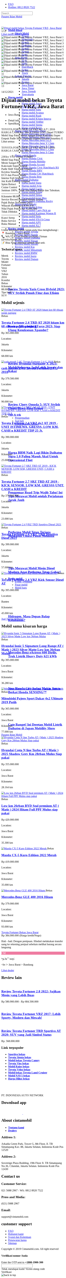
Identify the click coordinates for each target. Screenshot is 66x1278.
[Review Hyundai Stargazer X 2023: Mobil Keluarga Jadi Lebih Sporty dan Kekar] (23, 357)
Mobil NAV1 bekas (19, 1075)
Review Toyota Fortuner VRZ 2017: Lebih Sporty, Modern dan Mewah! (31, 1015)
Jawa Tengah (29, 91)
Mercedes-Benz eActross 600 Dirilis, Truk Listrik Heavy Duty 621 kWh (32, 654)
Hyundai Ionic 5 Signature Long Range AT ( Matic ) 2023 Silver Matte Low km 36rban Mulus (32, 649)
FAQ (11, 4)
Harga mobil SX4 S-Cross (36, 219)
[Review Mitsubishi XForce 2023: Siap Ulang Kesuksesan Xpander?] (23, 319)
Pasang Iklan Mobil (11, 16)
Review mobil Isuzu (25, 256)
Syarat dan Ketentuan (19, 1237)
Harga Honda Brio (32, 176)
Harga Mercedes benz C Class (38, 149)
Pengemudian (22, 417)
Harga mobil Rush (31, 115)
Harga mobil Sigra (31, 182)
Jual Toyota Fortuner (12, 618)
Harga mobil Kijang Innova (36, 118)
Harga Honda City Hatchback (38, 173)
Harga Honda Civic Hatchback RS (40, 167)
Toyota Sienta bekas (19, 1057)
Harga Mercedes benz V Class (38, 143)
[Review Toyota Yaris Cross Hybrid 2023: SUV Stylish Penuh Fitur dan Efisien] (23, 282)
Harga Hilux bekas (19, 1078)
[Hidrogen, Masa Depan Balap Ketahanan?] (22, 609)
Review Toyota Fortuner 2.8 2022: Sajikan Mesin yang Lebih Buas (31, 993)
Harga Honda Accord (33, 164)
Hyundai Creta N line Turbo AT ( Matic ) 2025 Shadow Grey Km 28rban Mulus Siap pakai (31, 753)
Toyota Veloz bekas (19, 1069)
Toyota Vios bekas (18, 1063)
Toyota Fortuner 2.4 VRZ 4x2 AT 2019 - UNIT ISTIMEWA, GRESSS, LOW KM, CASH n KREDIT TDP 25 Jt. (30, 426)
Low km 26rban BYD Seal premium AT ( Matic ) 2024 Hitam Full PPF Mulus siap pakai (30, 809)
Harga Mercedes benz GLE (36, 134)
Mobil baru (21, 587)
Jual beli (19, 420)
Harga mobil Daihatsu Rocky (37, 201)
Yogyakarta (28, 94)
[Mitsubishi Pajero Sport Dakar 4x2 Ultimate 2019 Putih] (32, 688)
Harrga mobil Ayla (31, 185)
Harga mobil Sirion (32, 195)
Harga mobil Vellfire (32, 121)
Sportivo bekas (16, 1054)
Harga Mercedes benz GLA (36, 140)
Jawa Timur (28, 88)
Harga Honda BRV (32, 170)
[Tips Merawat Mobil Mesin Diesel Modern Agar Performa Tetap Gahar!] (22, 561)
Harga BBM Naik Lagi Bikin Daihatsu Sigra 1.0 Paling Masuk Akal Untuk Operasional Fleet (35, 456)
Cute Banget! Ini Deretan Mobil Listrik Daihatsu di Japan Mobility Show (35, 726)
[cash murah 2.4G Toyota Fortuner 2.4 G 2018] (27, 361)
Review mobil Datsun (26, 259)
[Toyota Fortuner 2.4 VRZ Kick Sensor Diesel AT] (29, 573)
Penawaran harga (17, 1240)
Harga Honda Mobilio (33, 161)
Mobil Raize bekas (18, 1066)
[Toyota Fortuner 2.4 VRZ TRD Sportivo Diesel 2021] (31, 524)
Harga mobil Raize (32, 127)
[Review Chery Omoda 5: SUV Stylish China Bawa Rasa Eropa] (23, 397)
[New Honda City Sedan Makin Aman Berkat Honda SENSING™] (22, 681)
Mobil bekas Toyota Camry (24, 1060)
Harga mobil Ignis (31, 216)
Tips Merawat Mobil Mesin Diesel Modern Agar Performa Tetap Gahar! (35, 570)
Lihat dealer (7, 970)
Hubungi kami (16, 1234)
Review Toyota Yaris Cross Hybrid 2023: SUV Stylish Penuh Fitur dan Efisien (36, 291)
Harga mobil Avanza (33, 112)
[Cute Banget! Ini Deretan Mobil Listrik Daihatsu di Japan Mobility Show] (22, 717)
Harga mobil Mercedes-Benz (30, 131)
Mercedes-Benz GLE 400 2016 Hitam (27, 897)
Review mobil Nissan (26, 240)
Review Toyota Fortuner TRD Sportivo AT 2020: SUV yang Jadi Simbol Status (31, 1032)
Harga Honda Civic (32, 158)
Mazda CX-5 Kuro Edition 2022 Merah (29, 855)
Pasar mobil (21, 584)
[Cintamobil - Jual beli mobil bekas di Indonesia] (14, 24)
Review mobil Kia (25, 246)
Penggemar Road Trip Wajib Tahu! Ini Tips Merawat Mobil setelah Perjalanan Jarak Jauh (35, 496)
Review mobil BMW (26, 253)
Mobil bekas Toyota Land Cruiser (27, 1072)
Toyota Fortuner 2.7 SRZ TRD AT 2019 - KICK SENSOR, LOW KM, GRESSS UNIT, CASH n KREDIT (32, 485)
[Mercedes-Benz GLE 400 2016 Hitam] (23, 890)
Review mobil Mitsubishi (28, 250)
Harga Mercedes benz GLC (36, 137)
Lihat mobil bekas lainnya (15, 34)
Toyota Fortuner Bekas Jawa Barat (19, 932)
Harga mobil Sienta (32, 124)
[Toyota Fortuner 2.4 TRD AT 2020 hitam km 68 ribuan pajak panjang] (33, 312)
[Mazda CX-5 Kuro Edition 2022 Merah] (24, 848)
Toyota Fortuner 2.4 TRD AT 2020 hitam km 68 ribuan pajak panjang (32, 324)
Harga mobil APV (31, 222)
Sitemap (12, 1243)
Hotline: (21, 7)
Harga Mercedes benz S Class (38, 152)
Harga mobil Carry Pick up (36, 210)
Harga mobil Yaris (31, 109)
